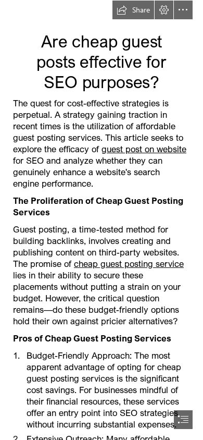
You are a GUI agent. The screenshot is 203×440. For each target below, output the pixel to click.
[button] (133, 10)
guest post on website (144, 148)
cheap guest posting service (129, 263)
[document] (101, 220)
